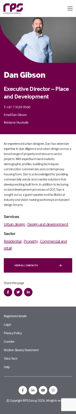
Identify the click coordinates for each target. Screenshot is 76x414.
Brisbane (9, 122)
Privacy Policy (13, 333)
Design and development (47, 224)
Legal (7, 324)
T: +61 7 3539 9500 (17, 107)
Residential (13, 241)
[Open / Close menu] (70, 8)
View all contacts (26, 265)
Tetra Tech (11, 358)
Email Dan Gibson (15, 115)
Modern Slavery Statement (21, 350)
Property (31, 241)
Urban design (14, 224)
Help (7, 367)
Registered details (15, 316)
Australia (22, 122)
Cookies (9, 341)
